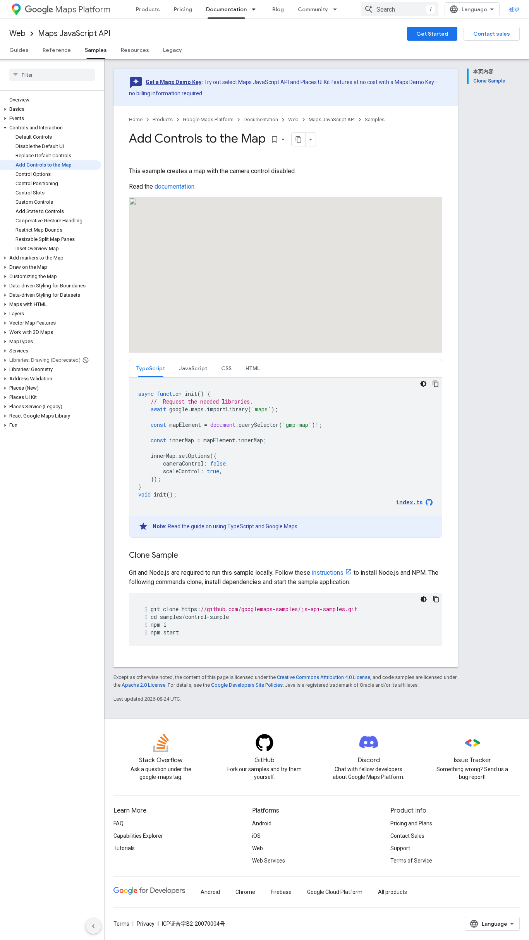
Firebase (281, 892)
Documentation (226, 9)
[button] (50, 109)
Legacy (172, 49)
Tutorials (124, 848)
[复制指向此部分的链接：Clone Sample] (186, 555)
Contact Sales (407, 836)
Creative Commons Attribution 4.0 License (323, 677)
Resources (135, 49)
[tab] (150, 368)
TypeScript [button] (150, 368)
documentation (174, 186)
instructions (328, 572)
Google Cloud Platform (334, 892)
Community (313, 9)
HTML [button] (253, 368)
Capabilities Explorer (138, 836)
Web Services (268, 861)
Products (148, 9)
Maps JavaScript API (74, 33)
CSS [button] (226, 368)
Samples (96, 49)
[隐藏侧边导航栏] (93, 926)
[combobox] (399, 9)
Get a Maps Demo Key (173, 82)
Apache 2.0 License (143, 685)
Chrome (245, 892)
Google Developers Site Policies (247, 685)
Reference (57, 49)
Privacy (146, 924)
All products (392, 892)
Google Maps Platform (208, 119)
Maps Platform (82, 9)
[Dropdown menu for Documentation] (256, 9)
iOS (256, 836)
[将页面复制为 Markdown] (299, 139)
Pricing (183, 9)
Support (400, 848)
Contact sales (491, 33)
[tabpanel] (285, 457)
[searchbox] (52, 75)
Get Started (432, 33)
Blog (278, 9)
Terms (121, 924)
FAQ (118, 823)
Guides (19, 49)
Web (17, 33)
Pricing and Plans (411, 823)
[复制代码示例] (435, 384)
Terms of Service (411, 861)
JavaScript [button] (193, 368)
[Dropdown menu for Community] (337, 9)
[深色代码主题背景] (423, 384)
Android (261, 823)
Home (136, 119)
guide (197, 526)
